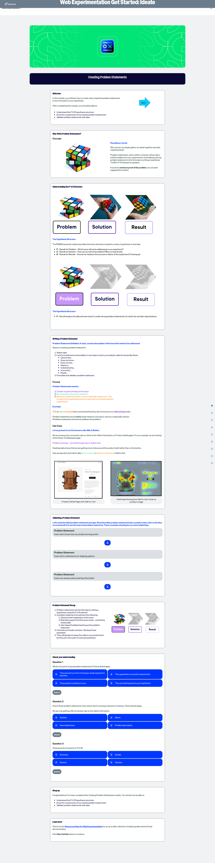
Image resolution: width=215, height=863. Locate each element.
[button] (212, 405)
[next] (107, 542)
